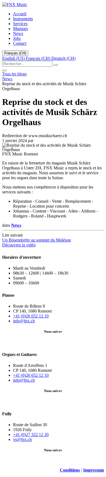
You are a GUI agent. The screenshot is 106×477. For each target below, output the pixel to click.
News (7, 78)
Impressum (93, 470)
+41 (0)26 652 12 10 (31, 316)
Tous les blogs (14, 74)
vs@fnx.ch (22, 439)
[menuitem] (19, 13)
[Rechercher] (56, 65)
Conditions (70, 470)
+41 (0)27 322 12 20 (31, 434)
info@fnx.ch (24, 321)
